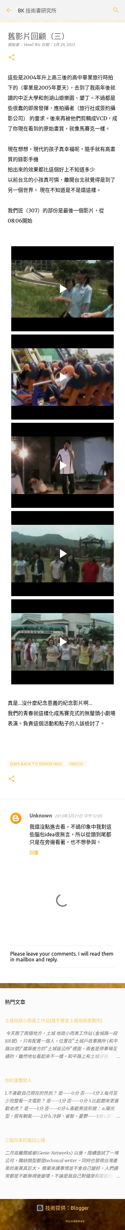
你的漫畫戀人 (18, 1080)
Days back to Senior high (36, 764)
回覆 (33, 852)
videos (76, 764)
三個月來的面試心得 (25, 1140)
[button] (11, 57)
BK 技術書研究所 (37, 10)
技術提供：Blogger (66, 1208)
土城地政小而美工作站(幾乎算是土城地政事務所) (53, 1020)
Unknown (40, 815)
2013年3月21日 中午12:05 (78, 816)
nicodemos (75, 1221)
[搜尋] (116, 10)
